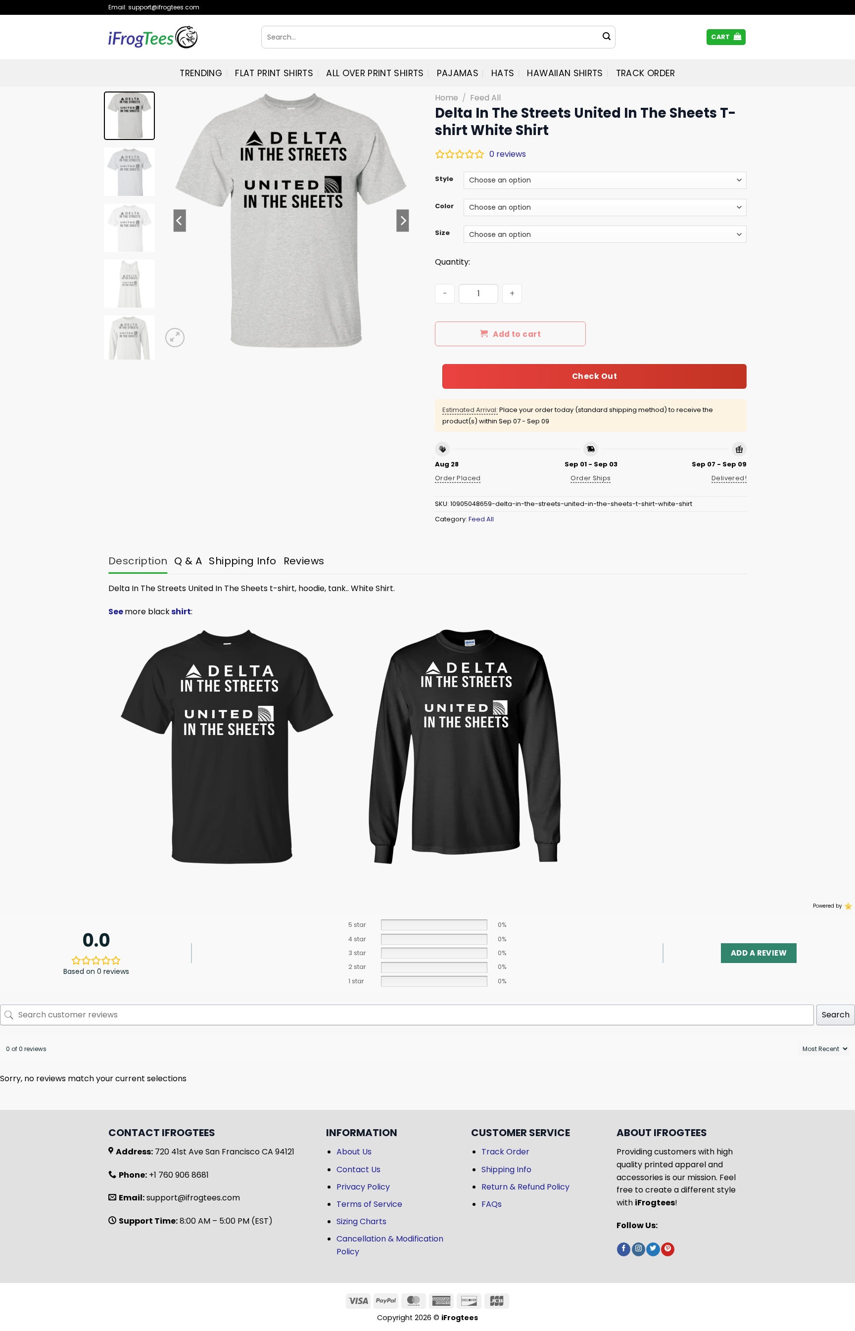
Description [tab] (137, 561)
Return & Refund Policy (525, 1187)
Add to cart (517, 334)
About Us (354, 1151)
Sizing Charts (361, 1221)
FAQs (491, 1204)
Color (444, 206)
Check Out (594, 376)
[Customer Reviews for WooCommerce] (847, 906)
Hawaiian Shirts (565, 73)
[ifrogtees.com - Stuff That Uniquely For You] (177, 37)
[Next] (403, 220)
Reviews (304, 561)
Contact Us (358, 1169)
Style (444, 179)
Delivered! (729, 478)
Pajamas (457, 73)
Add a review (759, 953)
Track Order (645, 73)
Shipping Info (506, 1169)
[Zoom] (175, 337)
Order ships (590, 478)
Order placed (458, 478)
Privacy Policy (363, 1187)
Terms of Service (369, 1204)
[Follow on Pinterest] (667, 1249)
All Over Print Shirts (375, 73)
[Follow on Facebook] (623, 1249)
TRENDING (201, 73)
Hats (502, 73)
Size (442, 232)
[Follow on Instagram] (638, 1249)
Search (836, 1014)
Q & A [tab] (188, 561)
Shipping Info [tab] (242, 561)
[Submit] (606, 37)
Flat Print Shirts (274, 73)
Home (446, 97)
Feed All (485, 97)
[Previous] (180, 220)
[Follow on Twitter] (653, 1249)
